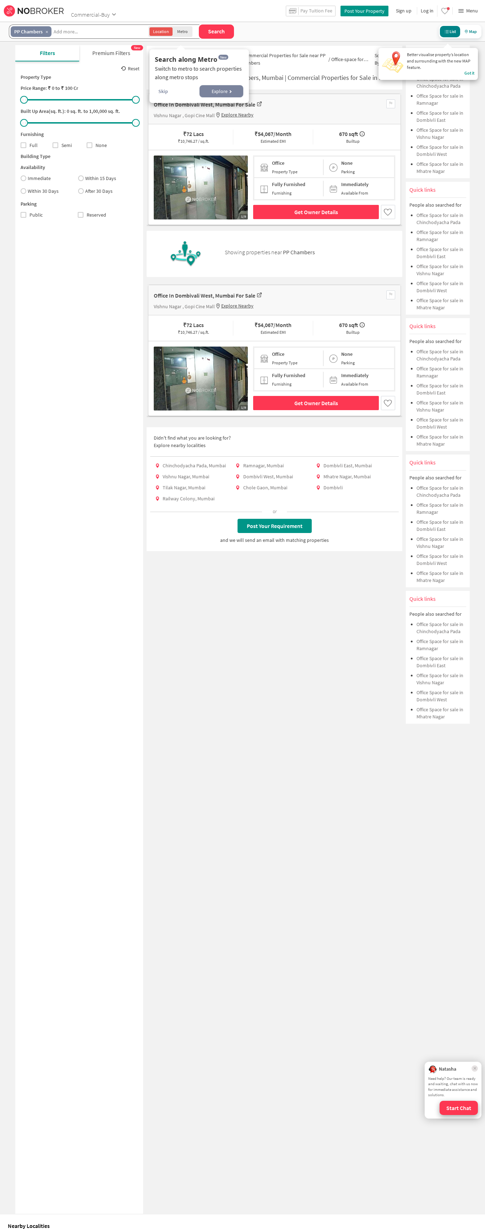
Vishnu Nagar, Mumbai (186, 476)
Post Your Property (364, 11)
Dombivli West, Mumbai (268, 476)
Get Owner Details (316, 212)
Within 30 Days (43, 191)
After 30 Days (99, 191)
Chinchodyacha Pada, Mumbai (194, 465)
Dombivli (333, 487)
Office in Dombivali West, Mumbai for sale (204, 104)
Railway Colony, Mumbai (188, 498)
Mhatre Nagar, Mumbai (347, 476)
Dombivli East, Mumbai (347, 465)
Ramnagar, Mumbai (263, 465)
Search (216, 31)
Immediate (39, 178)
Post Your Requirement (275, 525)
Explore (220, 91)
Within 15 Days (100, 178)
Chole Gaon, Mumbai (265, 487)
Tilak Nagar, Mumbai (184, 487)
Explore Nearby (237, 115)
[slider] (24, 100)
